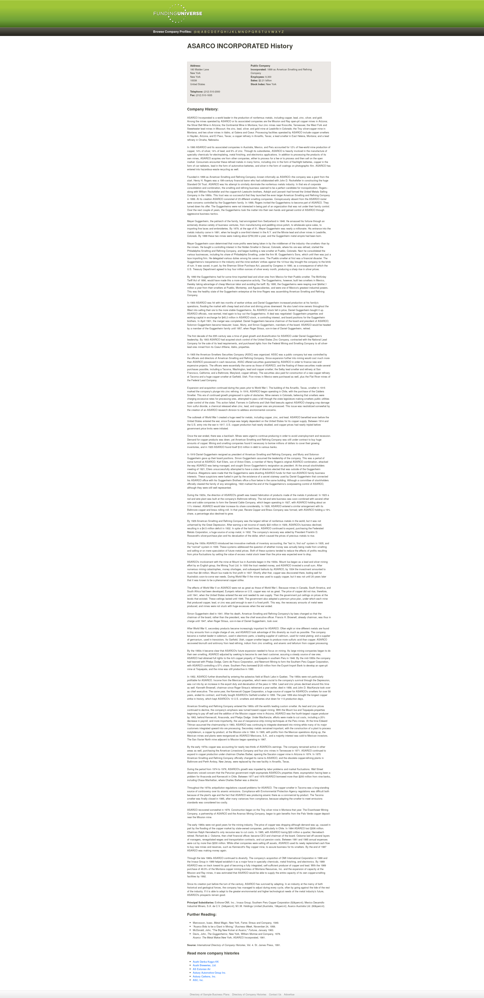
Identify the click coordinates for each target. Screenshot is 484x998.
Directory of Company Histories (249, 994)
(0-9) (197, 32)
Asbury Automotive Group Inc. (209, 972)
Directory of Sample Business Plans (210, 994)
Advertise (289, 994)
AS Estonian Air (201, 969)
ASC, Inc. (198, 980)
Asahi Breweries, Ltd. (204, 965)
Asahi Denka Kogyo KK (206, 961)
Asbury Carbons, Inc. (204, 976)
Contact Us (275, 994)
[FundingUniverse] (178, 14)
